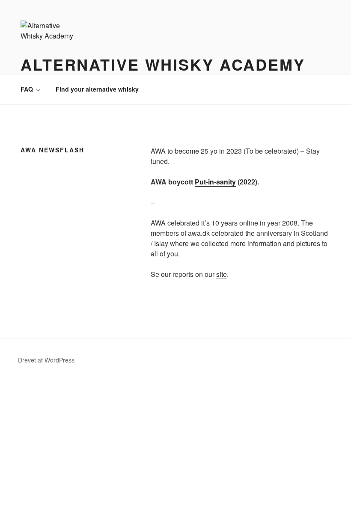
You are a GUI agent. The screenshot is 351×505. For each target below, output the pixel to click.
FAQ (27, 89)
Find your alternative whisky (97, 89)
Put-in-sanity (215, 182)
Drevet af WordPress (46, 360)
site (221, 274)
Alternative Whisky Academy (163, 64)
